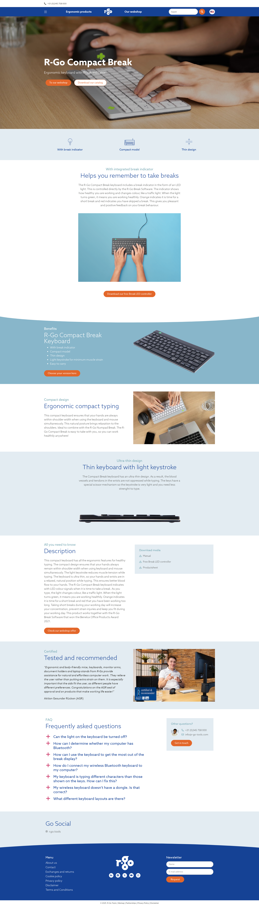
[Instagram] (138, 875)
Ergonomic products (79, 12)
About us (51, 862)
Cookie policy (54, 876)
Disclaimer (52, 885)
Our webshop (133, 12)
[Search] (202, 12)
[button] (102, 737)
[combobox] (183, 12)
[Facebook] (118, 875)
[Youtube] (131, 875)
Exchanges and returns (60, 871)
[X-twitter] (124, 875)
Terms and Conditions (59, 889)
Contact (51, 867)
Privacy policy (54, 880)
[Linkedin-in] (111, 875)
